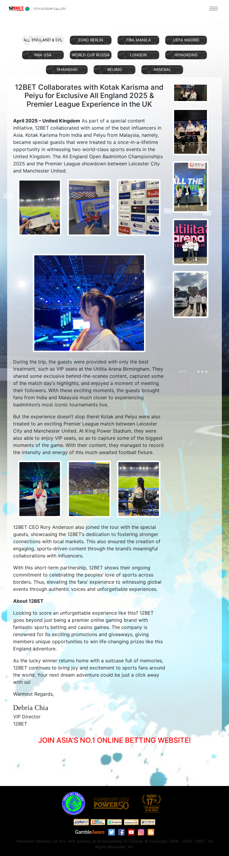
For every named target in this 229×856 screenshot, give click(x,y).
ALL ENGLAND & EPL (43, 40)
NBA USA (43, 54)
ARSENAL (162, 69)
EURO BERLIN (90, 40)
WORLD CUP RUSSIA (91, 54)
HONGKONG (186, 54)
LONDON (138, 54)
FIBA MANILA (138, 40)
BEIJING (114, 69)
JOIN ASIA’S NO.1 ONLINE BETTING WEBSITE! (114, 740)
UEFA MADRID (186, 40)
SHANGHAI (67, 69)
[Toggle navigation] (213, 8)
